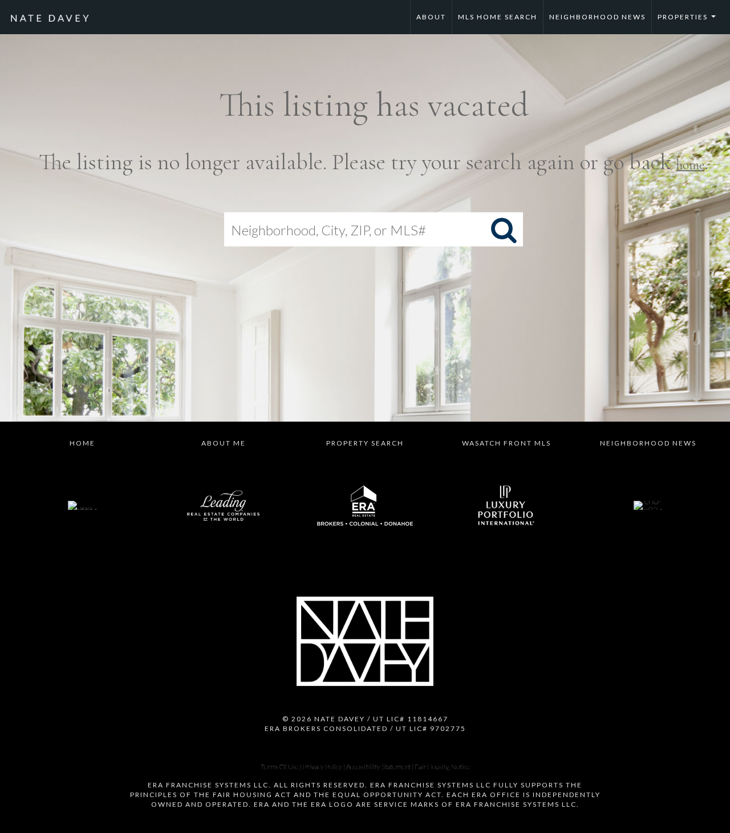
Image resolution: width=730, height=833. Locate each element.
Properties (689, 23)
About (431, 17)
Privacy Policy (322, 766)
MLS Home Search (497, 17)
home (690, 165)
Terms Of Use (280, 766)
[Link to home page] (55, 17)
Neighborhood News (597, 17)
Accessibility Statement (378, 766)
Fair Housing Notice (442, 766)
